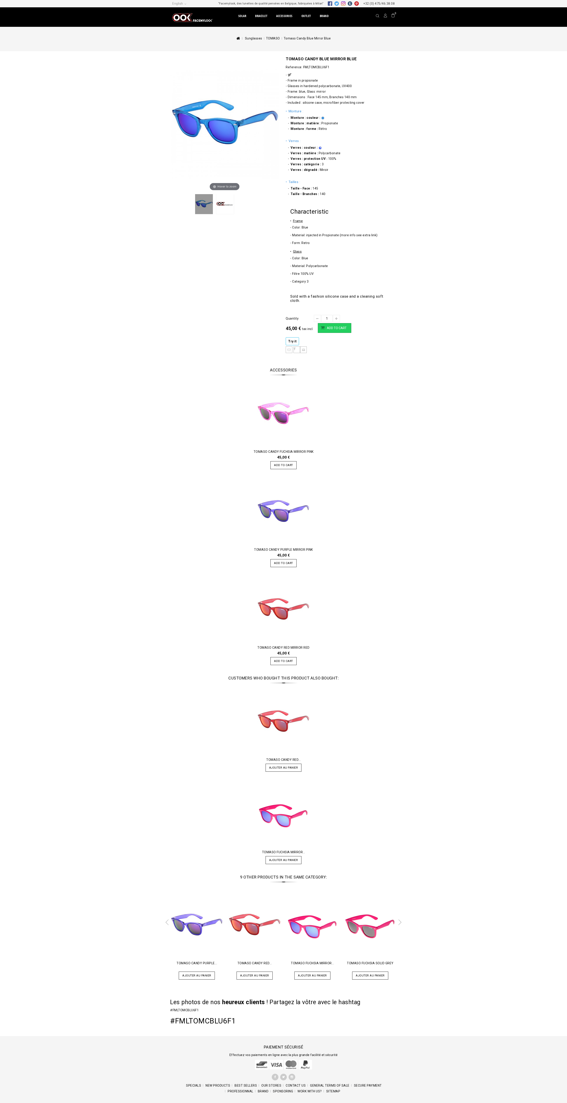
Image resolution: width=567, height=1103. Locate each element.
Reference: (294, 67)
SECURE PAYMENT (368, 1085)
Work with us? (309, 1091)
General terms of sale (330, 1085)
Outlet (306, 16)
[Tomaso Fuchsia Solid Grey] (370, 925)
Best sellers (246, 1085)
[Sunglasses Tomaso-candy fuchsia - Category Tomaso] (283, 413)
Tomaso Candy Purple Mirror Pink (283, 549)
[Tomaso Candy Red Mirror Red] (283, 721)
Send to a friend (289, 349)
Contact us (296, 1085)
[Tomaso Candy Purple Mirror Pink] (196, 925)
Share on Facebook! (296, 349)
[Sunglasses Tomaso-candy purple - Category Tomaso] (283, 511)
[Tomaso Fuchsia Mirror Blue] (283, 814)
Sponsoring (283, 1091)
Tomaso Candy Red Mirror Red (283, 647)
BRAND (324, 16)
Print (303, 349)
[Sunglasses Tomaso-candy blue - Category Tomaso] (204, 204)
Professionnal (240, 1091)
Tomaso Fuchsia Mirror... (283, 852)
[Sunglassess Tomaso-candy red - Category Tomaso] (283, 609)
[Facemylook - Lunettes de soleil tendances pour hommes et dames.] (197, 17)
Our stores (271, 1085)
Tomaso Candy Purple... (197, 963)
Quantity (292, 318)
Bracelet (261, 16)
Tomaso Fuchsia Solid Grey (370, 963)
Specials (193, 1085)
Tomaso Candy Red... (283, 759)
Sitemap (333, 1091)
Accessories (284, 16)
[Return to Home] (238, 38)
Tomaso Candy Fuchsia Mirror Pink (284, 451)
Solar (242, 16)
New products (218, 1085)
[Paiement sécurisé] (283, 1064)
